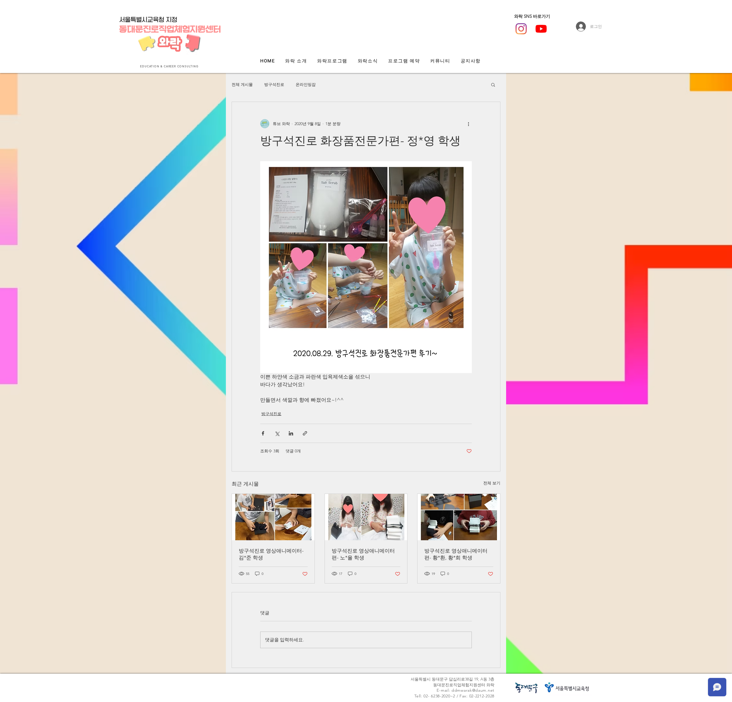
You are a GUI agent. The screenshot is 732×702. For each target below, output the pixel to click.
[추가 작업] (468, 123)
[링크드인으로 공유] (291, 433)
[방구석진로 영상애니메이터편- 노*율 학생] (366, 517)
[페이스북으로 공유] (263, 433)
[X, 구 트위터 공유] (277, 433)
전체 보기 (491, 483)
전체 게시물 (242, 84)
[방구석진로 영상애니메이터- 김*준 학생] (273, 517)
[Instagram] (521, 28)
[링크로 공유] (305, 433)
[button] (493, 84)
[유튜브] (541, 28)
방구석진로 (274, 84)
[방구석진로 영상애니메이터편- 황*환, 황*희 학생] (458, 517)
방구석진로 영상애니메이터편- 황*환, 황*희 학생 (456, 554)
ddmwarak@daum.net (472, 690)
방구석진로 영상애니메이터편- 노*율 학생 (363, 554)
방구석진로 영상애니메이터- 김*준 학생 (271, 554)
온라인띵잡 (306, 84)
